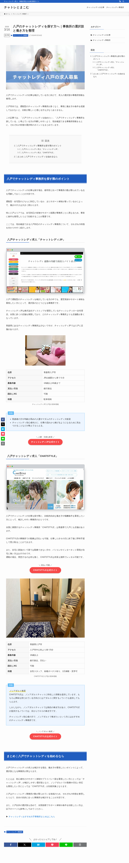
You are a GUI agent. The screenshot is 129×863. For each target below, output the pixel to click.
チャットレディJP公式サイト (45, 442)
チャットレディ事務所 (21, 35)
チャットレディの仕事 (101, 35)
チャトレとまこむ (16, 7)
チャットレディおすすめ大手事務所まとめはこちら (32, 817)
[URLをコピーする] (80, 845)
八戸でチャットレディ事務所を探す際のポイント (39, 146)
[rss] (120, 1)
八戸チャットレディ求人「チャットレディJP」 (40, 149)
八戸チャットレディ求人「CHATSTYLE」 (38, 153)
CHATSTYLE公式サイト (45, 570)
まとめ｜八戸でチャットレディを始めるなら (37, 157)
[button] (10, 845)
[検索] (123, 1)
